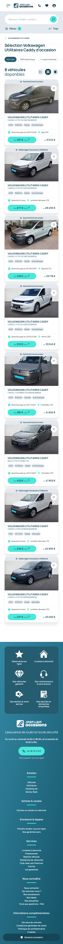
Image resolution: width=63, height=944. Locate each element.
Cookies (31, 932)
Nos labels (32, 897)
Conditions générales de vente (31, 925)
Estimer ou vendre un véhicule (31, 810)
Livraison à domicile (31, 850)
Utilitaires (31, 785)
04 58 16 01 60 (34, 751)
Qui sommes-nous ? (31, 891)
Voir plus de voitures (31, 922)
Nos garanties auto (31, 832)
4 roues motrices (48, 59)
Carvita (31, 866)
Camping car (32, 788)
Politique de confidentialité (31, 928)
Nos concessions (31, 894)
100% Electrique (27, 59)
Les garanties (31, 869)
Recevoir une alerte (33, 937)
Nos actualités (32, 900)
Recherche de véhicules (31, 860)
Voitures (32, 782)
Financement (31, 853)
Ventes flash (31, 791)
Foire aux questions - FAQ (31, 904)
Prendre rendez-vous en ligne (31, 828)
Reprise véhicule (31, 856)
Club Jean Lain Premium (31, 863)
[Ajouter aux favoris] (54, 88)
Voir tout (11, 59)
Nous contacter (31, 888)
